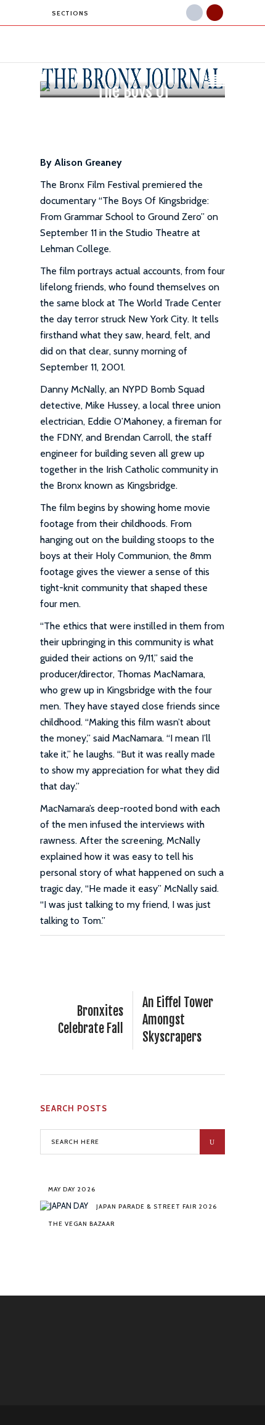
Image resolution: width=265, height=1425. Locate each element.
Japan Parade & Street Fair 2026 (156, 1206)
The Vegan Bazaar (81, 1224)
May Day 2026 (72, 1189)
